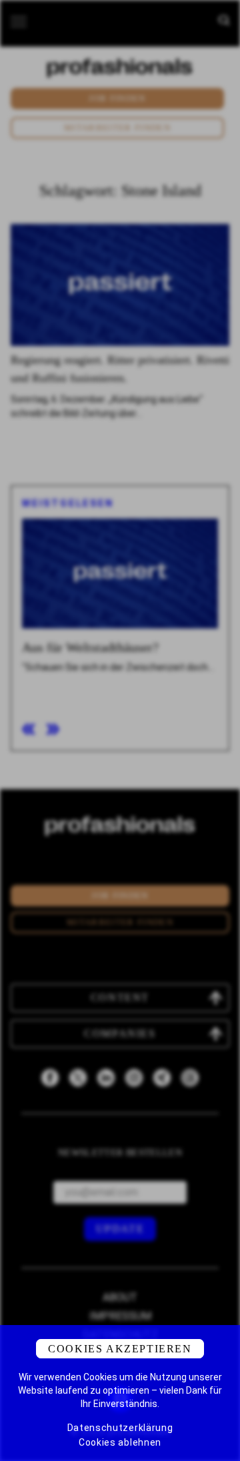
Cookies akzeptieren (119, 1348)
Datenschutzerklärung (120, 1427)
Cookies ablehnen (120, 1442)
